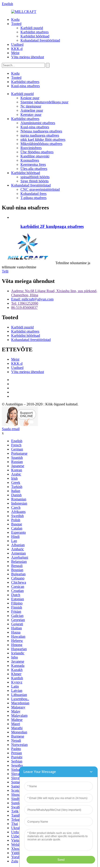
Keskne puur (29, 98)
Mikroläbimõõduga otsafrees (41, 144)
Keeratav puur (30, 114)
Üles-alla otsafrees (33, 169)
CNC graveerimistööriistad (40, 189)
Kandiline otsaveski (34, 156)
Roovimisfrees (31, 148)
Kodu (15, 19)
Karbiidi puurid (31, 28)
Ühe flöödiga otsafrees (36, 152)
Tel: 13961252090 (24, 303)
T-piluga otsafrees (33, 198)
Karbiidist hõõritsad (34, 36)
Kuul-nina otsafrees (25, 86)
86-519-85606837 (24, 307)
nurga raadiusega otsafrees (39, 135)
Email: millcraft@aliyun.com (32, 299)
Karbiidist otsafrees (34, 32)
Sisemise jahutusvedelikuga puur (44, 102)
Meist (15, 53)
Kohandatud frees (33, 194)
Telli (5, 271)
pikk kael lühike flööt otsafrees (42, 139)
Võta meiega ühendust (27, 57)
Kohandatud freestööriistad (40, 40)
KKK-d (17, 49)
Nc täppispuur (30, 106)
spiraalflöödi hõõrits (35, 177)
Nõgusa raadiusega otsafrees (41, 131)
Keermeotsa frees (33, 164)
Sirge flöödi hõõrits (34, 181)
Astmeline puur (31, 110)
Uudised (17, 44)
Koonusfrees (29, 160)
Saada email (11, 429)
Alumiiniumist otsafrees (37, 123)
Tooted (16, 24)
